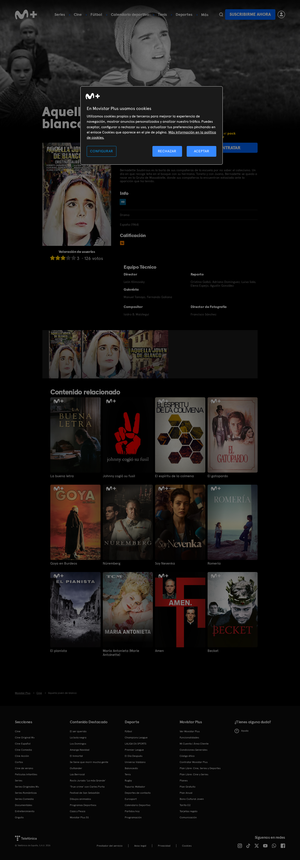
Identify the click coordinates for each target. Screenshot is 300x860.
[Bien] (68, 257)
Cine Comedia (23, 749)
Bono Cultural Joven (192, 799)
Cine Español (23, 743)
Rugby (128, 780)
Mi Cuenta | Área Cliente (194, 743)
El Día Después (133, 755)
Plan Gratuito (187, 786)
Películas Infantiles (26, 774)
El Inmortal (76, 755)
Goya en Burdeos (63, 563)
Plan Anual (186, 792)
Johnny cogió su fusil (119, 476)
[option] (65, 354)
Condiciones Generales (193, 749)
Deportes (184, 14)
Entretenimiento (24, 811)
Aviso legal (140, 845)
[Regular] (63, 257)
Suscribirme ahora (250, 14)
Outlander (76, 768)
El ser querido (78, 731)
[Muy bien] (73, 257)
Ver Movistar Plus (190, 731)
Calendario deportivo (130, 14)
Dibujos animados (80, 799)
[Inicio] (26, 14)
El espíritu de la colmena (174, 476)
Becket (213, 651)
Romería (214, 563)
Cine (78, 14)
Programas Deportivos (83, 805)
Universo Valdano (135, 762)
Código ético (187, 755)
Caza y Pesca (77, 811)
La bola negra (78, 737)
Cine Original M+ (25, 737)
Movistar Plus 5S (79, 817)
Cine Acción (22, 755)
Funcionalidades (189, 737)
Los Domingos (78, 743)
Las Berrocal (77, 774)
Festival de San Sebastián (85, 792)
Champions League (136, 737)
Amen (159, 651)
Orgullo (19, 817)
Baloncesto (131, 768)
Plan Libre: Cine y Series (194, 774)
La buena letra (62, 476)
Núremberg (111, 563)
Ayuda (244, 730)
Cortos (19, 762)
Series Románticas (26, 792)
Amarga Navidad (79, 749)
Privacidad (164, 845)
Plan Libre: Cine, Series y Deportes (200, 768)
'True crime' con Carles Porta (87, 786)
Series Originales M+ (27, 786)
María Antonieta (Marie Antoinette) (121, 653)
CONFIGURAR (101, 151)
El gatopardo (218, 476)
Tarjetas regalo (188, 811)
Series (59, 14)
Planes (184, 780)
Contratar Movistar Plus (194, 762)
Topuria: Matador (135, 786)
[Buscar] (221, 14)
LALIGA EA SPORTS (135, 743)
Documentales (23, 805)
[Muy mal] (52, 257)
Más (204, 15)
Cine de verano (24, 768)
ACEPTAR (201, 151)
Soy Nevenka (165, 563)
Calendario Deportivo (137, 805)
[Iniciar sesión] (281, 14)
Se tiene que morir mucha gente (89, 762)
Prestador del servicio (110, 845)
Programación (133, 817)
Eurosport (131, 799)
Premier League (134, 749)
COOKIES (187, 845)
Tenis (162, 14)
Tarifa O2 (185, 805)
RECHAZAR (167, 151)
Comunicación (188, 817)
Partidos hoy (132, 811)
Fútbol (96, 14)
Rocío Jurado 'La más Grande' (88, 780)
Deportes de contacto (138, 792)
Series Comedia (24, 799)
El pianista (58, 651)
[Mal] (57, 257)
